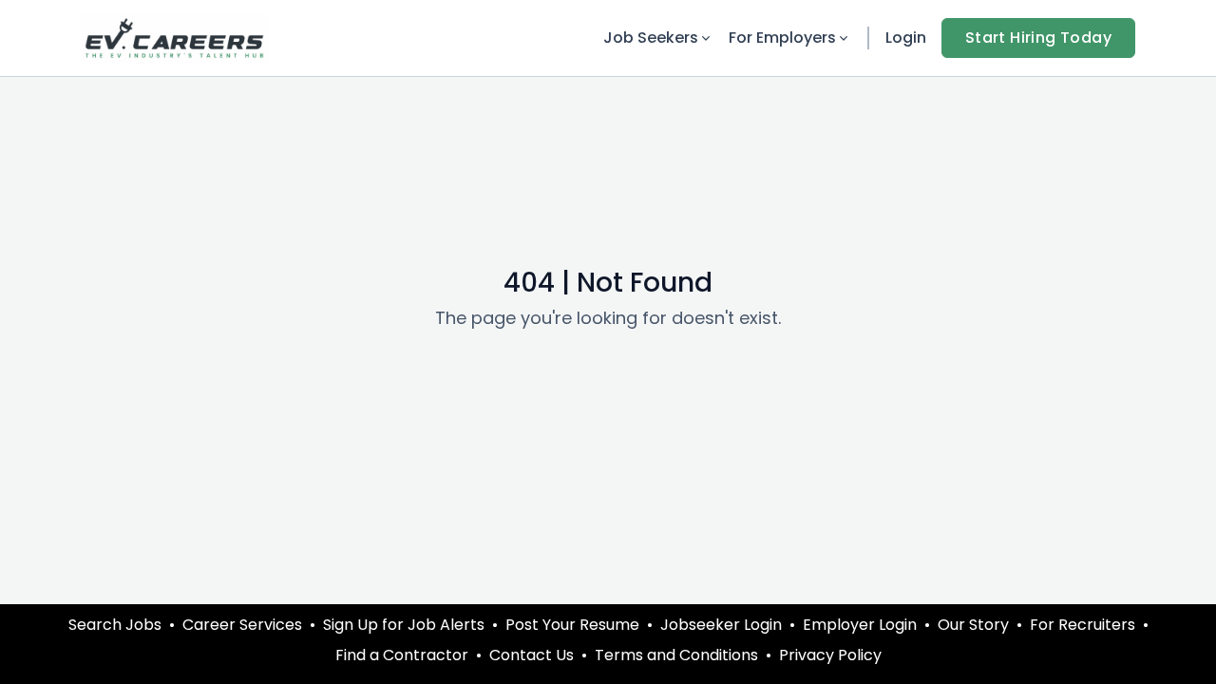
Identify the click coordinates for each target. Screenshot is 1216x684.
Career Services (242, 625)
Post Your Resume (572, 625)
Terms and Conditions (676, 655)
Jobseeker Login (721, 625)
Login (905, 37)
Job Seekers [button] (650, 37)
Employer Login (860, 625)
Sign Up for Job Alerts (403, 625)
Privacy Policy (830, 655)
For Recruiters (1082, 625)
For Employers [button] (782, 37)
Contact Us (531, 655)
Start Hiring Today (1038, 37)
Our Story (973, 625)
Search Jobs (115, 625)
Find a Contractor (401, 655)
